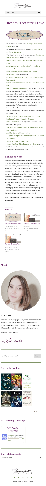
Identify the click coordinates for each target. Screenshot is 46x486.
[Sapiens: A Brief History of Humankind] (27, 406)
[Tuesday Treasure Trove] (13, 217)
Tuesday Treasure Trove (13, 223)
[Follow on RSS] (31, 477)
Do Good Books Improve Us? (16, 88)
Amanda (10, 435)
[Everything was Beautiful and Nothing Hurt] (6, 389)
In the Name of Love (13, 122)
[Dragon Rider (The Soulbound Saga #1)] (16, 406)
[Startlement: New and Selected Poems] (27, 389)
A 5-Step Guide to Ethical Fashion (18, 133)
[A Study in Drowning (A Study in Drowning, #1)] (6, 406)
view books (22, 443)
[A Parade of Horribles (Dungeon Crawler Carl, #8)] (16, 390)
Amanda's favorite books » (32, 412)
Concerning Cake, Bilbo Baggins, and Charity (22, 144)
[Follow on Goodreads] (27, 477)
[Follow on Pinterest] (18, 477)
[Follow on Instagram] (23, 477)
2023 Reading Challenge (13, 429)
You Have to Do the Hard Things (17, 141)
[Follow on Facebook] (14, 477)
